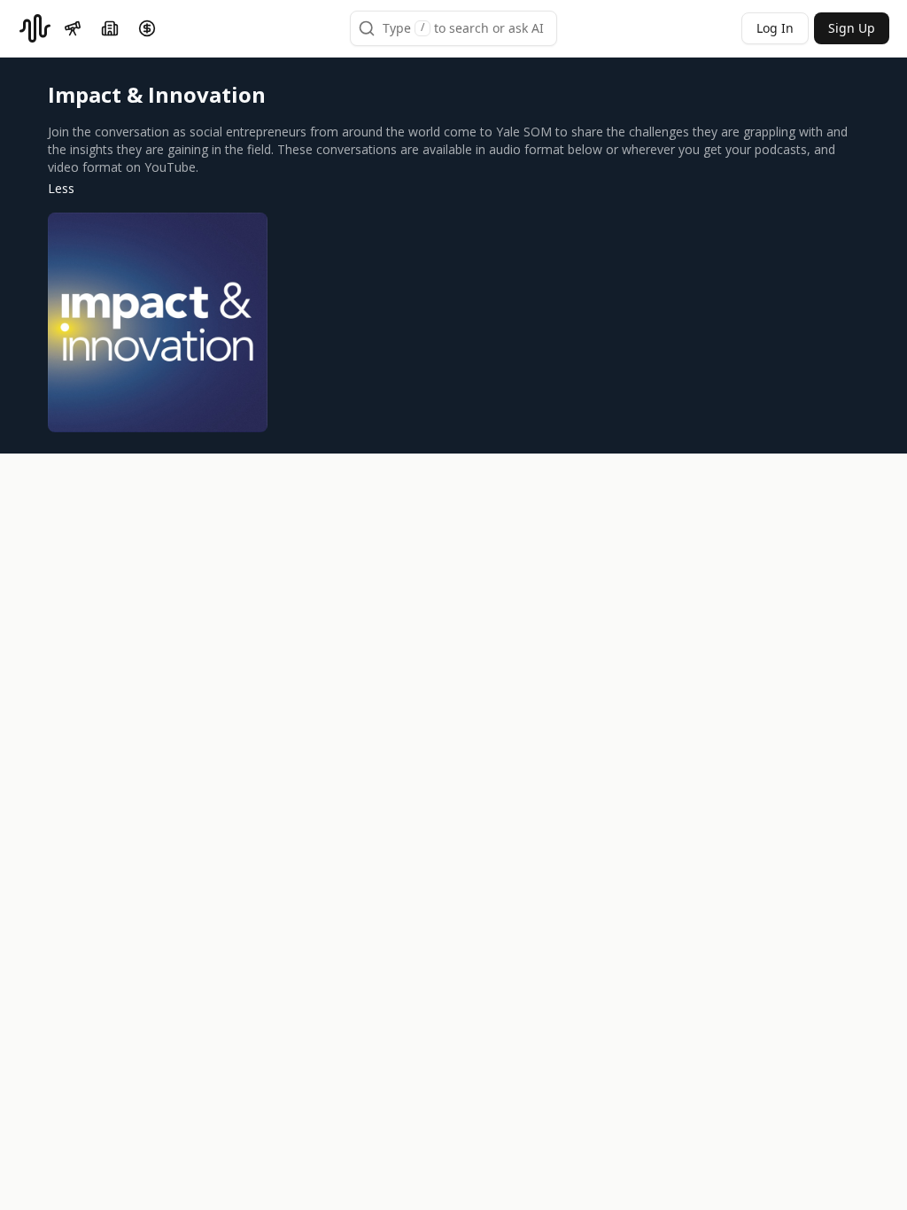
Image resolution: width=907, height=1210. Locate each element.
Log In (775, 27)
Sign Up (851, 27)
